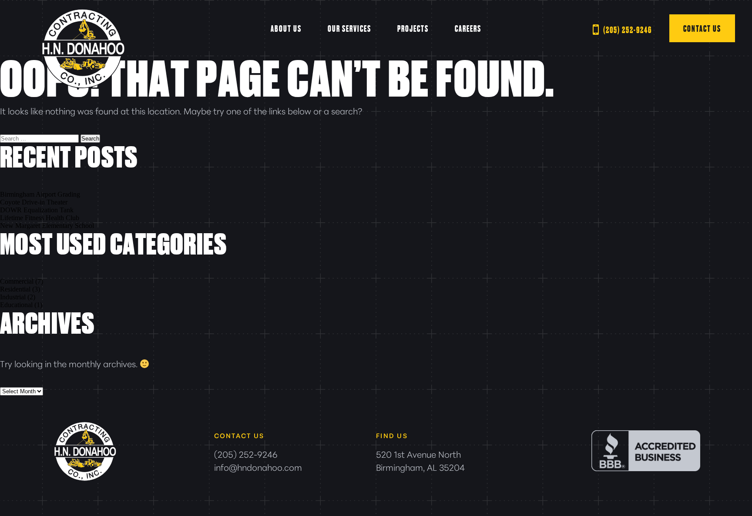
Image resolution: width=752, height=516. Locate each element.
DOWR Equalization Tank (37, 210)
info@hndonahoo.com (258, 467)
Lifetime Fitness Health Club (39, 217)
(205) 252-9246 (627, 29)
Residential (15, 289)
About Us (286, 28)
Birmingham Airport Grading (40, 194)
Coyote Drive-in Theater (33, 202)
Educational (16, 304)
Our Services (349, 28)
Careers (468, 28)
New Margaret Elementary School (47, 225)
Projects (413, 28)
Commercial (17, 281)
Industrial (13, 297)
